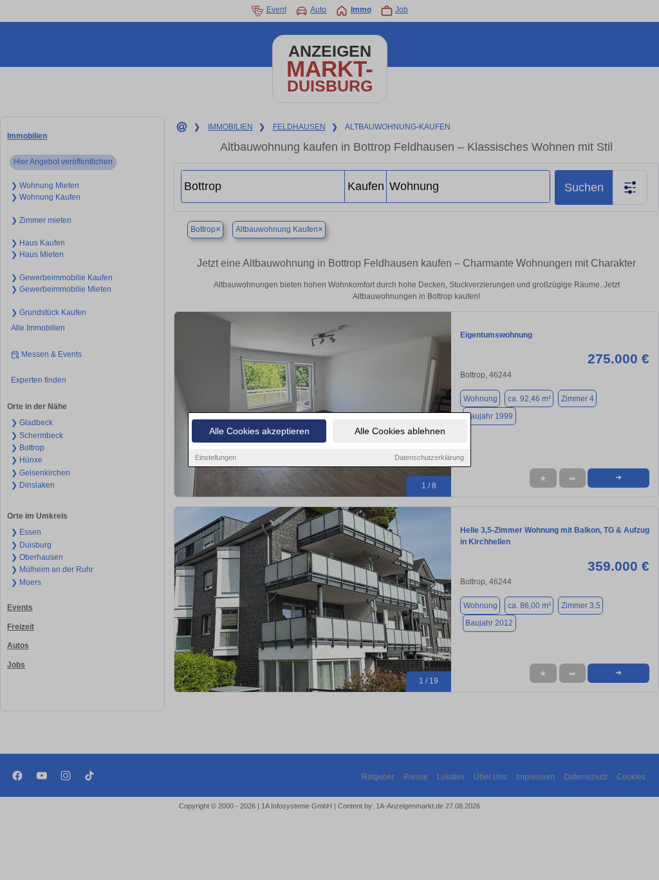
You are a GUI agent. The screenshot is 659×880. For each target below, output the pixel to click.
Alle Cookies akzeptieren (259, 431)
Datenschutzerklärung (429, 457)
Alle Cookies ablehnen (400, 431)
